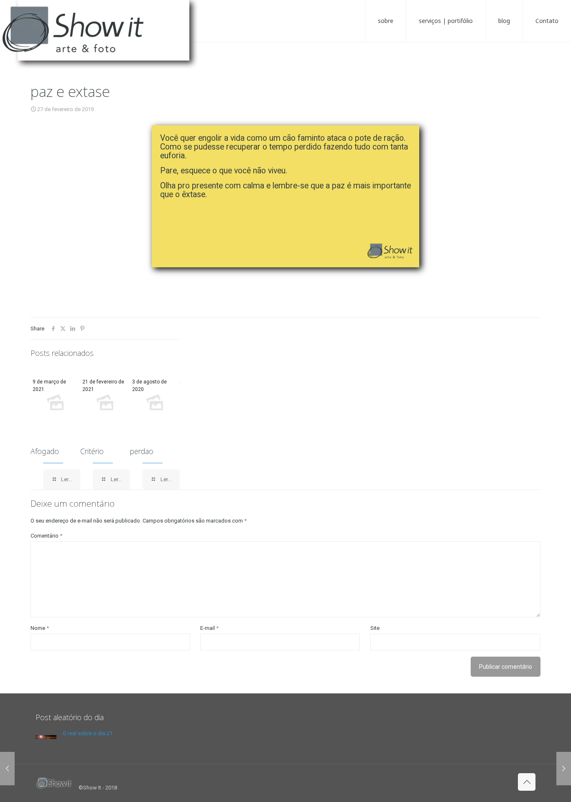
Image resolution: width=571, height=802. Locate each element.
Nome (40, 628)
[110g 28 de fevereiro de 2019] (563, 768)
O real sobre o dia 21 (87, 733)
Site (375, 628)
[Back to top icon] (526, 782)
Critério (92, 451)
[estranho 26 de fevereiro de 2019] (7, 768)
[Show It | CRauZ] (104, 37)
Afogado (45, 451)
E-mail (209, 628)
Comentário (46, 536)
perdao (141, 451)
